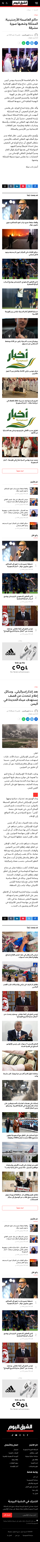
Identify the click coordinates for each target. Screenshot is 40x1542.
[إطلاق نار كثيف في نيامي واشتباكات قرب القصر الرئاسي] (20, 971)
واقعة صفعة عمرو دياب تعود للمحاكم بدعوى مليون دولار (22, 224)
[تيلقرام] (28, 43)
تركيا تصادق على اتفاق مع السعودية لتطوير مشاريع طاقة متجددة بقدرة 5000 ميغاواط (22, 1137)
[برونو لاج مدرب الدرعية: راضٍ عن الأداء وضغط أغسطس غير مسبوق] (20, 328)
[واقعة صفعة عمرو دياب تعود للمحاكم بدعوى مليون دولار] (20, 209)
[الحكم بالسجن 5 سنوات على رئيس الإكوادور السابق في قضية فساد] (20, 1031)
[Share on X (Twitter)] (32, 43)
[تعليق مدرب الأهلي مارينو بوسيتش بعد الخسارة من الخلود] (20, 417)
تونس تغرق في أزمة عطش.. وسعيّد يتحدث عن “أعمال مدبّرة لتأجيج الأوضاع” (18, 630)
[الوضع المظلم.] (6, 3)
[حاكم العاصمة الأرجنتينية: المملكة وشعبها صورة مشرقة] (20, 60)
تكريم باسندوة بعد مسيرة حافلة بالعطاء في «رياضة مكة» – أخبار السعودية (22, 402)
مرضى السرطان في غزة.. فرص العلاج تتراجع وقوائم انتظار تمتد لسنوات (16, 500)
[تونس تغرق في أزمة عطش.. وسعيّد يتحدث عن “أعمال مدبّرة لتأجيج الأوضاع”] (20, 616)
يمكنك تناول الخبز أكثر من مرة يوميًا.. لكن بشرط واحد (20, 1075)
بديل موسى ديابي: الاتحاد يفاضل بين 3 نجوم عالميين (22, 372)
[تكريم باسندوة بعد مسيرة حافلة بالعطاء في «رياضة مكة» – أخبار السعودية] (20, 387)
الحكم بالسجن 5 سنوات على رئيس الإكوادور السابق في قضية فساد (22, 1045)
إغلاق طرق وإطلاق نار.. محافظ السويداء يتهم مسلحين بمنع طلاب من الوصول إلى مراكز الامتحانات (21, 1197)
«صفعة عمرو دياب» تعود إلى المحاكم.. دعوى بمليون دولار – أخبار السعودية (19, 565)
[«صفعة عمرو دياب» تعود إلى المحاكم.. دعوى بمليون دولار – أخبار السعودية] (20, 551)
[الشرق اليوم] (20, 3)
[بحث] (3, 3)
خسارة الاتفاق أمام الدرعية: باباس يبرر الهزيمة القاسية (21, 313)
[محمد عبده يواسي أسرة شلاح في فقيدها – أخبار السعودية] (20, 447)
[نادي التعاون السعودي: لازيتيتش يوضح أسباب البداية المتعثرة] (20, 269)
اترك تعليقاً (20, 471)
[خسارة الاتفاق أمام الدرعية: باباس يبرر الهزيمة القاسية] (20, 298)
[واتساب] (23, 43)
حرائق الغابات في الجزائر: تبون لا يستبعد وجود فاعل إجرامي (21, 253)
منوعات (36, 15)
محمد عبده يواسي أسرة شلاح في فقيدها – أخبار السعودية (20, 461)
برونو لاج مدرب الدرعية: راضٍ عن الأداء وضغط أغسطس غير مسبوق (21, 342)
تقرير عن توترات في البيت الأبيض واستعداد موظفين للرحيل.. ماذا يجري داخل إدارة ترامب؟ (21, 1166)
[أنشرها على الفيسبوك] (36, 43)
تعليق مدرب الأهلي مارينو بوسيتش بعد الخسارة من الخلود (20, 432)
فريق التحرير (25, 35)
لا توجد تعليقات (32, 38)
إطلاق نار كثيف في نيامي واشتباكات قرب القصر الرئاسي (20, 986)
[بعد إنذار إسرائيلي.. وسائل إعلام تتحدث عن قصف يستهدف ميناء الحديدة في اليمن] (20, 736)
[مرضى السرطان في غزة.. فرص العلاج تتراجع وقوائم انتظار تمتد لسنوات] (34, 502)
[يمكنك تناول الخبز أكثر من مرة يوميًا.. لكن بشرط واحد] (20, 1060)
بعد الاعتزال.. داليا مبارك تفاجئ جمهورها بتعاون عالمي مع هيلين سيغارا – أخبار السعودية (15, 512)
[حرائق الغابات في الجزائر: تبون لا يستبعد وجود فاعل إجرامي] (20, 239)
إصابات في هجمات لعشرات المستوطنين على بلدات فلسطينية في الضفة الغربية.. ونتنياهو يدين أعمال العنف (21, 1106)
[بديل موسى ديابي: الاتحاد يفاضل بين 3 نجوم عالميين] (20, 358)
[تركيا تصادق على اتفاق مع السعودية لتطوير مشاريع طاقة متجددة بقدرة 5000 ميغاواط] (20, 1122)
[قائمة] (36, 3)
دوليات (36, 687)
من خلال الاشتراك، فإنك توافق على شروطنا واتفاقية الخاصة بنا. (21, 1522)
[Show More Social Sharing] (19, 43)
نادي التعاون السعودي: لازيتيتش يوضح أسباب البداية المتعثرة (20, 283)
